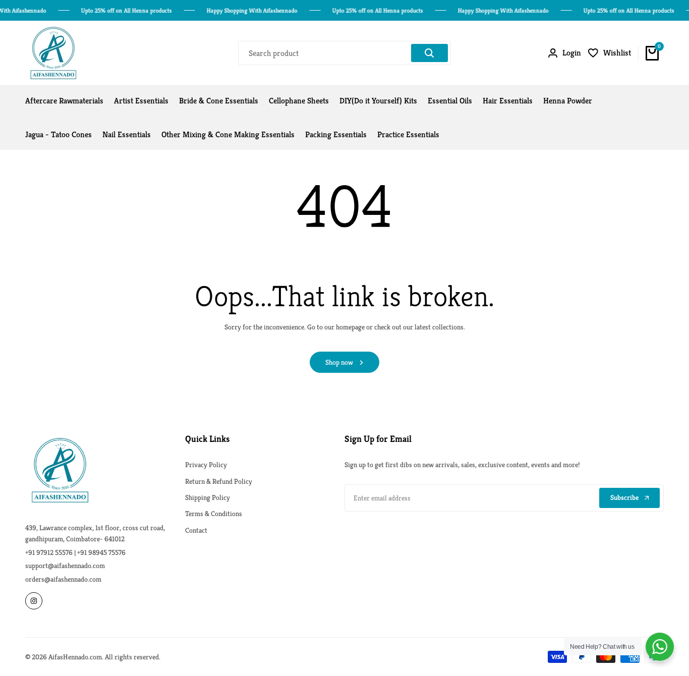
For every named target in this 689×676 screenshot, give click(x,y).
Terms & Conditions (213, 513)
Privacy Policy (206, 464)
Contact (196, 530)
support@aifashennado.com (65, 565)
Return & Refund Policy (218, 481)
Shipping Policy (207, 497)
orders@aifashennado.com (63, 579)
